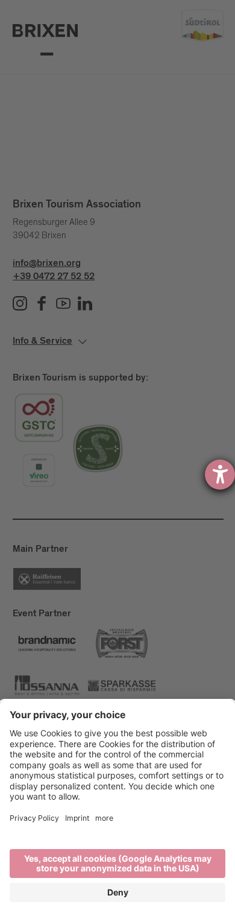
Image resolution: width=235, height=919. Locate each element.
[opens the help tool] (220, 475)
